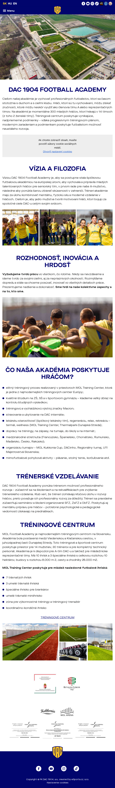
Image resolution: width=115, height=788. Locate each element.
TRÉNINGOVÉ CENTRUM (57, 617)
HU (10, 3)
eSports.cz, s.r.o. (80, 779)
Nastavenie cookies (57, 782)
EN (15, 3)
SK (5, 3)
